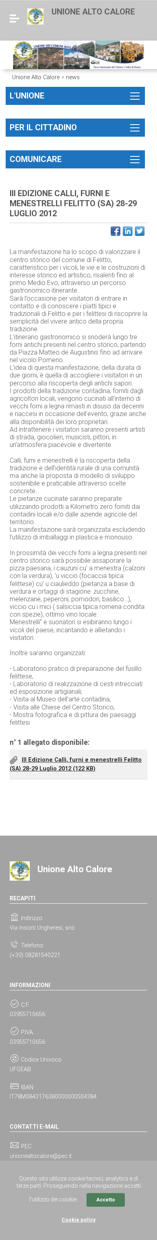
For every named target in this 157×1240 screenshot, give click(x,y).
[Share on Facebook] (115, 231)
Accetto (105, 1200)
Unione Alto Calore (93, 11)
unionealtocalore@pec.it (41, 1156)
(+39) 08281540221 (35, 955)
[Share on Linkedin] (127, 231)
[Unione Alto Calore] (35, 16)
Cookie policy (78, 1220)
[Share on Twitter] (140, 231)
